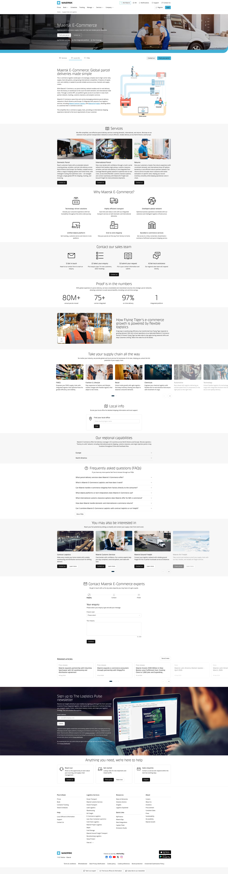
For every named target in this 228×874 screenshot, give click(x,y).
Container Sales (150, 810)
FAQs (88, 58)
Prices (59, 7)
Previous (164, 396)
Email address (61, 714)
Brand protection (137, 864)
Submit (61, 724)
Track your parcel (64, 35)
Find (96, 426)
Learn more (73, 566)
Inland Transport (92, 805)
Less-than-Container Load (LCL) (96, 819)
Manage (89, 7)
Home (58, 12)
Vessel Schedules (62, 808)
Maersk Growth (150, 822)
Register (160, 7)
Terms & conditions (70, 864)
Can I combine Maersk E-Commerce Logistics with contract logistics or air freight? (107, 508)
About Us (148, 802)
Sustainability (150, 816)
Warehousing (91, 810)
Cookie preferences (124, 864)
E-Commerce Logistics (94, 816)
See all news (165, 658)
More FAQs (80, 514)
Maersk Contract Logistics (77, 103)
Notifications (144, 2)
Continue (91, 641)
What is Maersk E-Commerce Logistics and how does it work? (99, 482)
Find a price (108, 779)
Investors (149, 805)
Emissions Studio (121, 828)
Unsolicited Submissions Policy (154, 864)
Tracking (82, 7)
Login (168, 7)
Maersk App (120, 819)
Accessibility (150, 819)
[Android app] (165, 856)
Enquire (146, 779)
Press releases (63, 665)
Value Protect (91, 839)
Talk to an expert (91, 871)
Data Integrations (121, 822)
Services (98, 7)
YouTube (114, 857)
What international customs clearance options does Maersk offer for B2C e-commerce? (109, 498)
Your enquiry (90, 621)
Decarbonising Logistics (94, 836)
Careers (148, 799)
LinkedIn (106, 857)
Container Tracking (63, 805)
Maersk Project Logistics (94, 825)
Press (147, 813)
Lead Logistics (91, 808)
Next (170, 396)
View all (89, 842)
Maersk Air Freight (94, 103)
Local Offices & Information (66, 817)
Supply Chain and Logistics (69, 12)
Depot (88, 827)
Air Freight (90, 813)
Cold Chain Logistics (93, 822)
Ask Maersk (126, 3)
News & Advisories (122, 799)
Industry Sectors (121, 802)
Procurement (150, 808)
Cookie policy (111, 864)
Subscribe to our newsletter (136, 871)
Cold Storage (91, 830)
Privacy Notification (78, 737)
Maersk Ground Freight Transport (97, 833)
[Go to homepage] (65, 3)
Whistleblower (82, 864)
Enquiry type (91, 612)
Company (109, 7)
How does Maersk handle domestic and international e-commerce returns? (104, 503)
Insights (118, 805)
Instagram (121, 857)
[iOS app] (165, 852)
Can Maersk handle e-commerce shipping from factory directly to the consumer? (107, 488)
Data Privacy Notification (97, 864)
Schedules (74, 7)
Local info (77, 58)
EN (136, 3)
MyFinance (119, 817)
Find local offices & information (112, 871)
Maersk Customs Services (94, 802)
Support (156, 3)
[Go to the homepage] (64, 854)
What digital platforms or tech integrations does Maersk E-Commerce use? (104, 493)
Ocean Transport (92, 799)
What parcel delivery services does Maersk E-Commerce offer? (100, 477)
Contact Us (167, 3)
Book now (119, 779)
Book (64, 7)
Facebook (110, 857)
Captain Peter (120, 825)
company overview (89, 733)
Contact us (77, 35)
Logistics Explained (122, 808)
